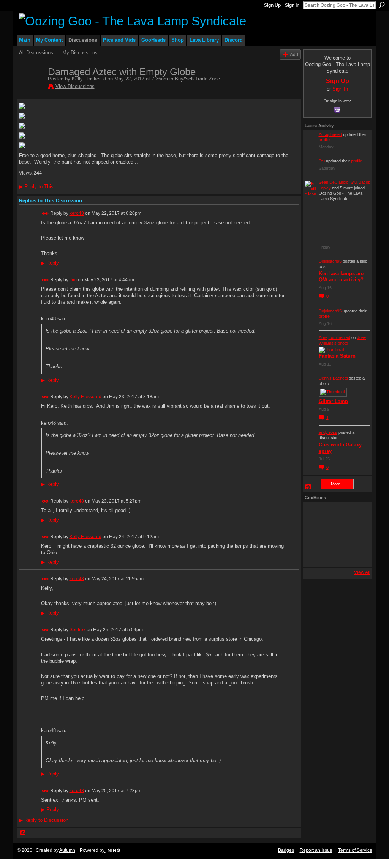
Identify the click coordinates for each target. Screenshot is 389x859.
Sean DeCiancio (333, 182)
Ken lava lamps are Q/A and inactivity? (341, 277)
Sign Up (272, 5)
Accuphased (330, 134)
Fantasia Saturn (337, 356)
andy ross (328, 432)
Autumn (67, 850)
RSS (23, 832)
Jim (73, 279)
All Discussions (36, 52)
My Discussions (80, 52)
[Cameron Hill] (335, 514)
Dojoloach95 (330, 261)
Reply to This (36, 186)
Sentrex (77, 629)
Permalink (45, 213)
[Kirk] (335, 535)
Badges (286, 850)
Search (382, 5)
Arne (323, 337)
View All (362, 572)
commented (339, 337)
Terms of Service (355, 850)
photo (343, 343)
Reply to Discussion (43, 820)
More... (337, 484)
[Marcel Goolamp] (356, 555)
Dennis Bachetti (333, 378)
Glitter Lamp (333, 401)
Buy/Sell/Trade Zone (197, 79)
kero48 (77, 213)
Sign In (292, 5)
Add (294, 54)
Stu (322, 161)
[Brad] (356, 535)
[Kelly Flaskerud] (31, 87)
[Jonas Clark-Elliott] (315, 535)
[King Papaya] (315, 514)
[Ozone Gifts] (356, 514)
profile (324, 139)
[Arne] (335, 555)
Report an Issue (316, 850)
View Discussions (75, 86)
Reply (50, 263)
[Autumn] (315, 555)
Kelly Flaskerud (89, 79)
